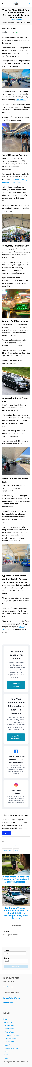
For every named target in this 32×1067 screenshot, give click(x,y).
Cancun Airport (15, 846)
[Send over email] (16, 32)
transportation (7, 850)
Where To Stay (10, 1042)
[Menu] (2, 3)
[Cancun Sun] (16, 3)
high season (21, 100)
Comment (6, 931)
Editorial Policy (8, 1002)
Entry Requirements (12, 1035)
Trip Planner (9, 1029)
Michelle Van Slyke (17, 19)
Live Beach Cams (11, 1038)
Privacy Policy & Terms (11, 998)
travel (16, 850)
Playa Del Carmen (11, 1048)
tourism (25, 846)
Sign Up (6, 833)
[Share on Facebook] (10, 32)
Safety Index (9, 1025)
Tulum (7, 1051)
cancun (5, 846)
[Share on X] (13, 32)
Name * (7, 950)
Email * (7, 958)
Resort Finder (10, 1032)
